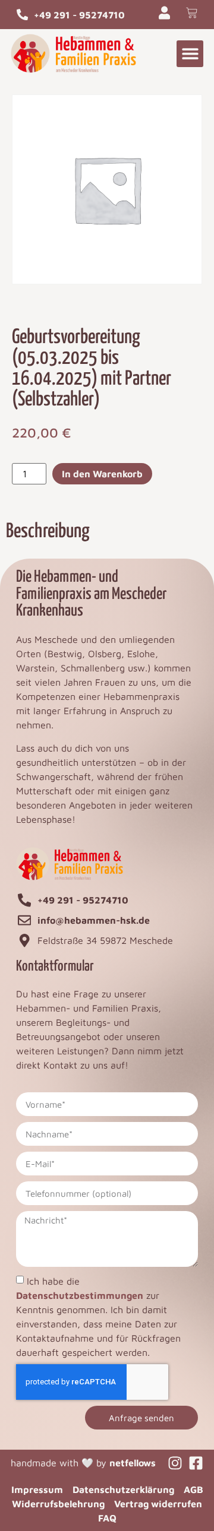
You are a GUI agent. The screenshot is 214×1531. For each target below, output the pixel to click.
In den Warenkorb (102, 473)
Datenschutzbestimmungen (79, 1295)
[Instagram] (175, 1463)
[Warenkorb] (191, 12)
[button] (190, 53)
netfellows (132, 1462)
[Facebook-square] (195, 1463)
